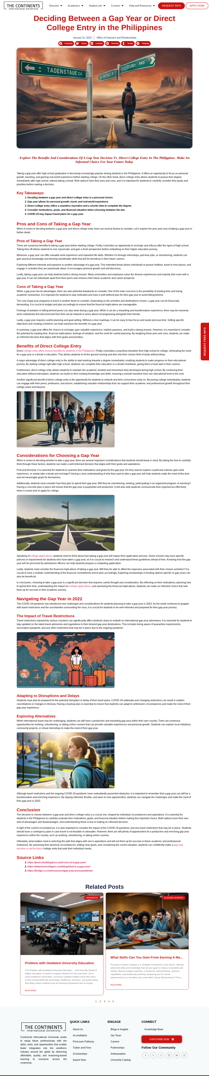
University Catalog (121, 1060)
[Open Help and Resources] (154, 6)
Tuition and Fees (82, 1047)
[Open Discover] (61, 6)
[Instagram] (161, 1055)
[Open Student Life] (104, 6)
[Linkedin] (169, 1055)
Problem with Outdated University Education (59, 963)
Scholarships (80, 1053)
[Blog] (184, 1055)
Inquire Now (79, 1060)
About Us (78, 1029)
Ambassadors (118, 1053)
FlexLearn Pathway (83, 1041)
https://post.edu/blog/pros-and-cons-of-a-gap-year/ (56, 862)
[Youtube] (177, 1055)
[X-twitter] (153, 1055)
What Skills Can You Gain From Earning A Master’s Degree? (156, 957)
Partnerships (117, 1047)
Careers (115, 1041)
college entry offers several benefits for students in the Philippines (59, 350)
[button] (66, 43)
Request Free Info (204, 341)
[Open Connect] (122, 6)
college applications (41, 556)
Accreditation (80, 1035)
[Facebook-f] (145, 1055)
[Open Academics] (82, 6)
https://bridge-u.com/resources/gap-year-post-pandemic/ (60, 870)
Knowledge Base (154, 1029)
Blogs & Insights (119, 1029)
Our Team (116, 1035)
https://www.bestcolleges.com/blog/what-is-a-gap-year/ (58, 866)
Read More (30, 991)
